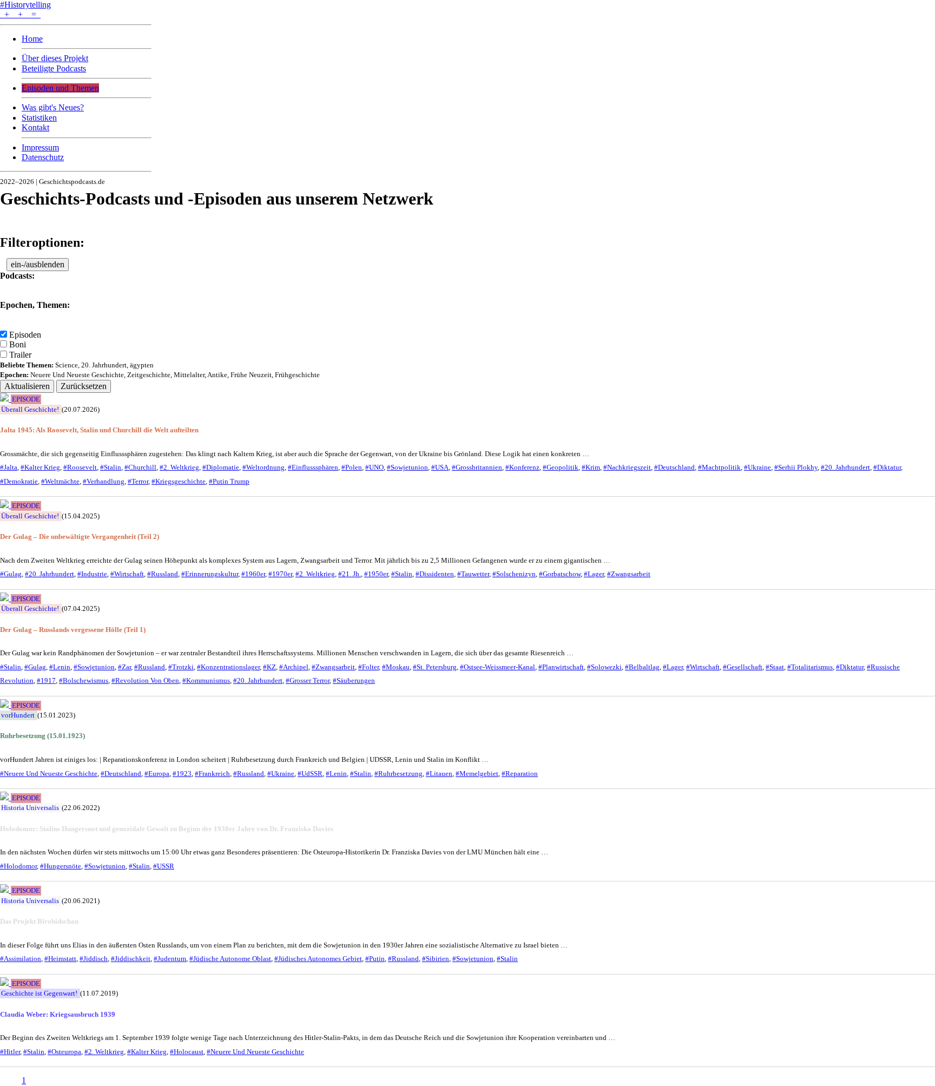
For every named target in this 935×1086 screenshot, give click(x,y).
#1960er (253, 574)
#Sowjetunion (407, 467)
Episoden (25, 334)
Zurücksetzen (84, 386)
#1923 (182, 774)
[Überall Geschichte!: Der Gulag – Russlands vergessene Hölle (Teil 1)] (5, 598)
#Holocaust (186, 1052)
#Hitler (10, 1052)
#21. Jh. (349, 574)
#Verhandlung (103, 481)
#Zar (124, 667)
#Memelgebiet (477, 774)
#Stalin (110, 467)
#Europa (156, 774)
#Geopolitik (560, 467)
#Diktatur (887, 467)
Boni (17, 344)
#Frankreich (212, 774)
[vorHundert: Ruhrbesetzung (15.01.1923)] (5, 704)
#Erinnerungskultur (209, 574)
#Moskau (396, 667)
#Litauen (439, 774)
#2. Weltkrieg (179, 467)
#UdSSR (310, 774)
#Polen (351, 467)
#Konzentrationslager (228, 667)
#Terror (138, 481)
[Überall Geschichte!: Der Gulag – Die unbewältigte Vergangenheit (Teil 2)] (5, 505)
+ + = (20, 14)
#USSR (163, 866)
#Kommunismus (206, 680)
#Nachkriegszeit (627, 467)
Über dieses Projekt (55, 58)
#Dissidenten (435, 574)
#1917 (46, 680)
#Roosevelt (80, 467)
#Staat (775, 667)
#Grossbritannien (477, 467)
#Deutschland (674, 467)
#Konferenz (522, 467)
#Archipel (293, 667)
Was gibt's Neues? (53, 107)
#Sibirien (435, 959)
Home (32, 38)
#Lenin (59, 667)
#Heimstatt (60, 959)
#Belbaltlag (642, 667)
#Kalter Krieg (40, 467)
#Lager (594, 574)
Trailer (20, 354)
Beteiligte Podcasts (54, 68)
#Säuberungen (354, 680)
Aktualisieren (27, 386)
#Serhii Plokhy (796, 467)
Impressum (40, 147)
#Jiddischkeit (130, 959)
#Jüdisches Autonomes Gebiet (318, 959)
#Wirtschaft (127, 574)
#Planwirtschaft (561, 667)
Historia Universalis (30, 808)
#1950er (376, 574)
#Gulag (11, 574)
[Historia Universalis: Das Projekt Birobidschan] (5, 889)
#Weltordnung (263, 467)
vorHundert (18, 715)
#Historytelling (25, 4)
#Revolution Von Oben (145, 680)
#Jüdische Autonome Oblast (230, 959)
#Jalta (8, 467)
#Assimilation (20, 959)
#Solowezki (604, 667)
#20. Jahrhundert (845, 467)
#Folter (368, 667)
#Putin (375, 959)
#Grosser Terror (308, 680)
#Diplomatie (220, 467)
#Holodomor (18, 866)
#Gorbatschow (560, 574)
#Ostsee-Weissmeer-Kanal (497, 667)
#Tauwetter (473, 574)
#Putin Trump (229, 481)
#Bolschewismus (83, 680)
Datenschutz (43, 157)
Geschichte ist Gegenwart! (39, 993)
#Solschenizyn (514, 574)
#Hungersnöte (60, 866)
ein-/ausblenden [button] (37, 264)
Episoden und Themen (60, 88)
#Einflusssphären (313, 467)
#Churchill (140, 467)
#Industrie (92, 574)
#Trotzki (181, 667)
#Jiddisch (94, 959)
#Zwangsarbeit (628, 574)
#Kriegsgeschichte (179, 481)
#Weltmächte (60, 481)
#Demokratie (19, 481)
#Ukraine (757, 467)
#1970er (280, 574)
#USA (440, 467)
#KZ (269, 667)
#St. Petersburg (435, 667)
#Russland (162, 574)
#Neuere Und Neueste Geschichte (48, 774)
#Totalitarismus (810, 667)
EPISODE (26, 399)
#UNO (374, 467)
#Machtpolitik (719, 467)
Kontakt (35, 127)
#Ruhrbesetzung (398, 774)
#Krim (591, 467)
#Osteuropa (64, 1052)
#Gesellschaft (742, 667)
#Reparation (520, 774)
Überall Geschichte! (30, 409)
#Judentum (170, 959)
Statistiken (39, 117)
